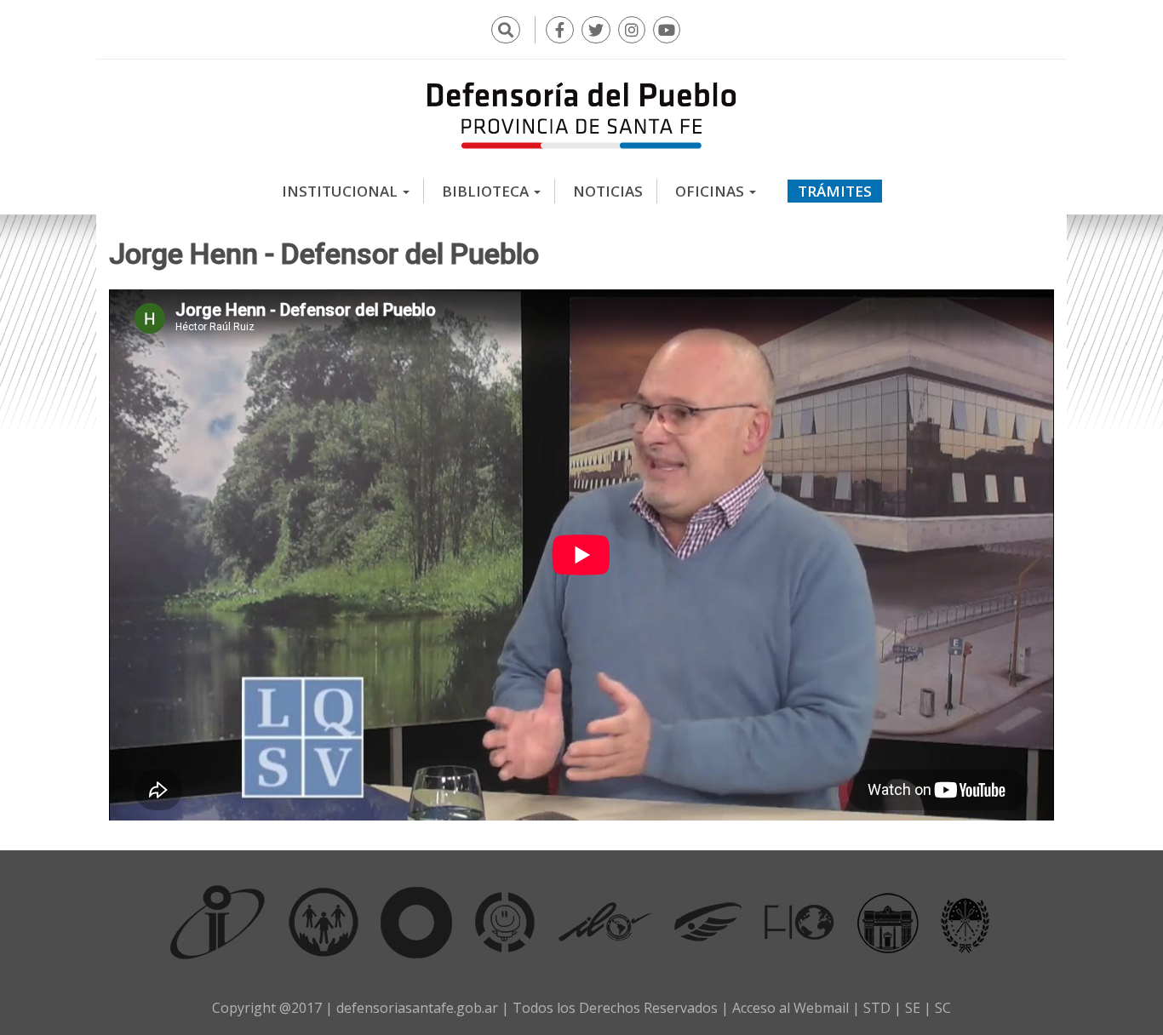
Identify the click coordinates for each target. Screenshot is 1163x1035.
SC (943, 1007)
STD (877, 1007)
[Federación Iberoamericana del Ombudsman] (799, 921)
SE (912, 1007)
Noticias (608, 191)
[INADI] (417, 921)
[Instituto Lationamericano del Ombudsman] (604, 921)
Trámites (835, 191)
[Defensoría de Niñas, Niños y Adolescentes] (505, 921)
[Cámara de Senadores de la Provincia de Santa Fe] (965, 921)
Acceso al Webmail (790, 1007)
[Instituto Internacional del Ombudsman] (217, 921)
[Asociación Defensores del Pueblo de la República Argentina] (707, 921)
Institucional (341, 191)
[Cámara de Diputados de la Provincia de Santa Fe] (888, 921)
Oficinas (711, 191)
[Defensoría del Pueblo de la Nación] (323, 921)
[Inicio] (581, 115)
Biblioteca (487, 191)
